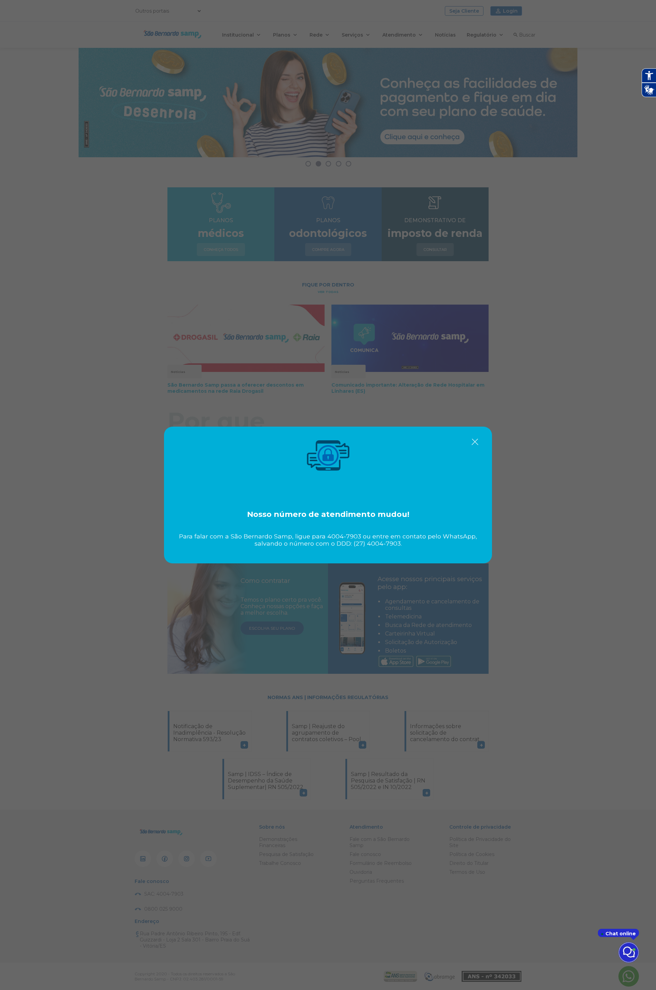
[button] (475, 442)
